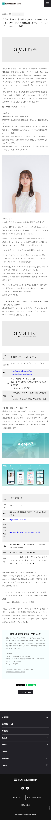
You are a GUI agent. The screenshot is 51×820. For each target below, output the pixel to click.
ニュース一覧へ (25, 692)
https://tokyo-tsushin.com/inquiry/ (15, 671)
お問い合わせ (25, 805)
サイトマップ (17, 797)
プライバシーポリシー (34, 797)
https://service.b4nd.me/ (17, 520)
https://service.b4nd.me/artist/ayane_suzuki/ (24, 532)
